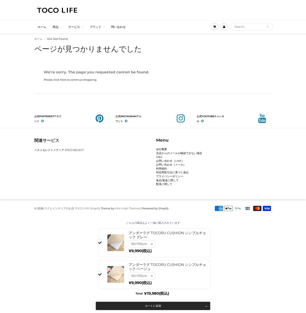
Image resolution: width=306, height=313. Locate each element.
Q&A (159, 156)
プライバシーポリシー (169, 176)
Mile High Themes (127, 208)
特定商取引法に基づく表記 (172, 172)
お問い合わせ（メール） (171, 164)
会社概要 (161, 149)
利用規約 (161, 168)
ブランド (95, 27)
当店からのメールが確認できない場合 (179, 153)
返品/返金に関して (167, 180)
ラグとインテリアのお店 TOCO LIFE (66, 208)
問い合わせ (118, 27)
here (63, 79)
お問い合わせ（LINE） (170, 160)
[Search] (267, 27)
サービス (74, 27)
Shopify (95, 208)
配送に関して (164, 184)
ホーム (42, 27)
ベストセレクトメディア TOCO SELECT (59, 150)
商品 (55, 27)
